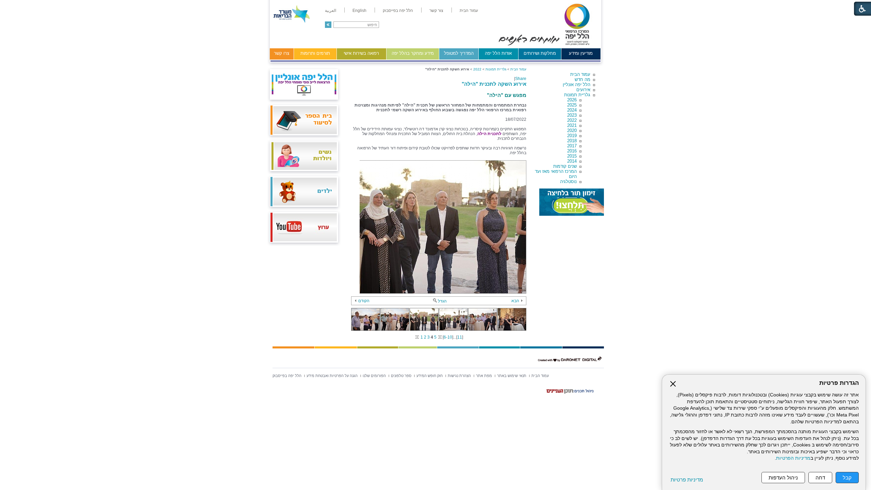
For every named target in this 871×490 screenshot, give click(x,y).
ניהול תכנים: (583, 391)
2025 (572, 105)
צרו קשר (281, 53)
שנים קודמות (565, 166)
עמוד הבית (580, 74)
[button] (328, 24)
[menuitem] (469, 10)
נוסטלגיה (568, 181)
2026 (572, 99)
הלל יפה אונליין (576, 84)
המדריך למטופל (459, 53)
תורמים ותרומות (315, 53)
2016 (572, 150)
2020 (572, 130)
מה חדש (582, 79)
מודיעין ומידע (581, 53)
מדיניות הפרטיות (793, 458)
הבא (515, 300)
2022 (572, 120)
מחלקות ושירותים (540, 53)
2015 (572, 156)
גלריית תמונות (577, 94)
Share (520, 78)
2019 (572, 135)
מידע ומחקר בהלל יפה (413, 53)
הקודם (363, 300)
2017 (572, 145)
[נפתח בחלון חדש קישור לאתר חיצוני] (571, 202)
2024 (572, 110)
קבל (847, 477)
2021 (572, 125)
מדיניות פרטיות (687, 480)
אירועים (583, 89)
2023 (572, 115)
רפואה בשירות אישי (361, 53)
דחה (820, 477)
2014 (572, 161)
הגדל (442, 301)
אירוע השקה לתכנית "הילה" (494, 84)
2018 (572, 140)
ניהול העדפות (783, 477)
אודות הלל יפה (498, 53)
